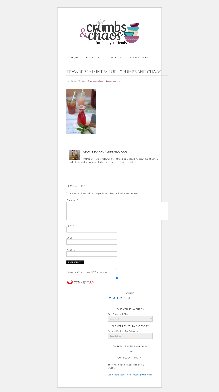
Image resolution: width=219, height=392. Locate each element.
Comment (72, 200)
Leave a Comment (113, 81)
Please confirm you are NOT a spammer (87, 272)
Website (70, 250)
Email (70, 238)
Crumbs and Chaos (109, 29)
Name (70, 225)
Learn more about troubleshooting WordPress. (130, 374)
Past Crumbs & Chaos (119, 314)
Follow (130, 351)
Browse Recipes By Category (123, 331)
